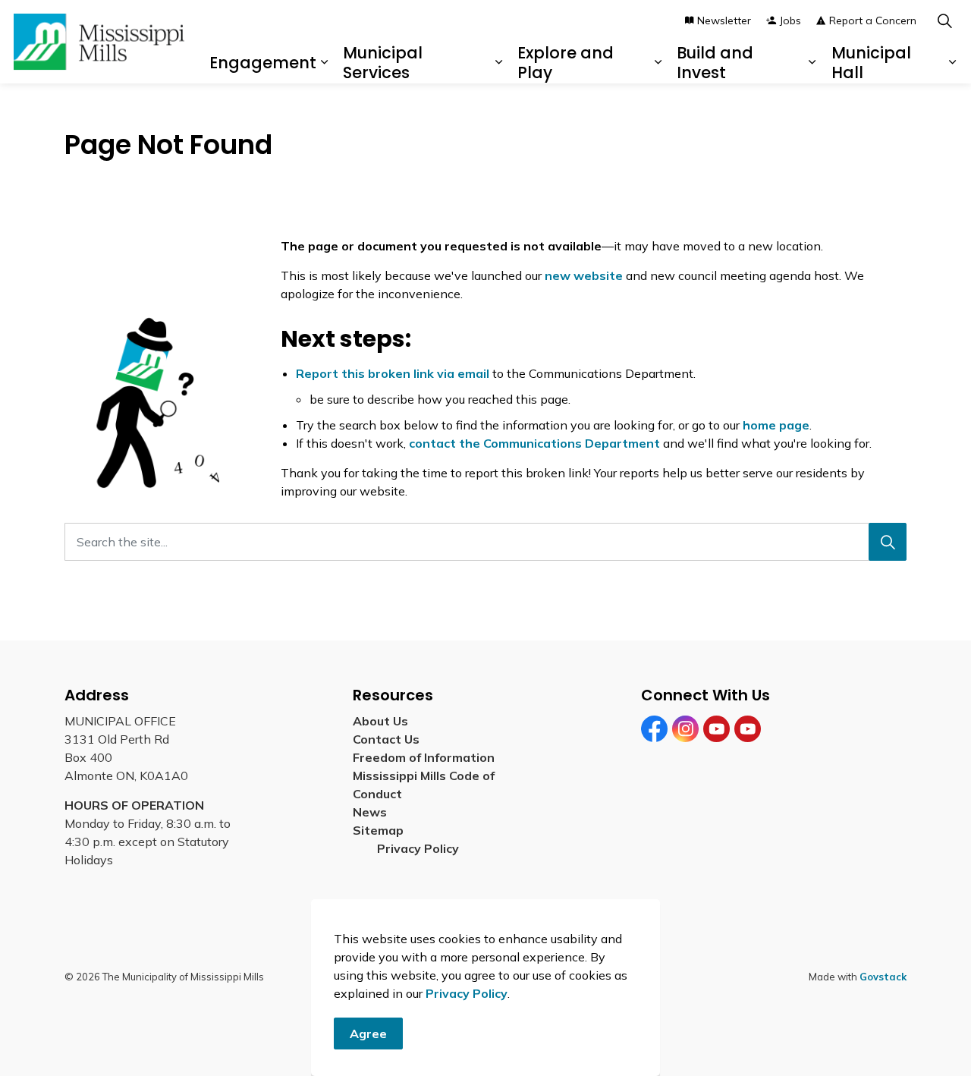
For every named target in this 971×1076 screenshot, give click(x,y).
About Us (380, 720)
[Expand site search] (944, 21)
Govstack (883, 977)
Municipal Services (383, 62)
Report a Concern (872, 20)
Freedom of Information (424, 757)
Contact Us (386, 739)
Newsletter (724, 20)
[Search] (888, 542)
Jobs (790, 20)
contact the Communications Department (534, 443)
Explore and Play (565, 62)
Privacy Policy (466, 993)
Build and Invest (715, 62)
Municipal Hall (871, 62)
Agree (368, 1033)
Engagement (262, 63)
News (370, 812)
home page (776, 425)
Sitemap (381, 830)
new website (584, 275)
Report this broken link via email (392, 373)
